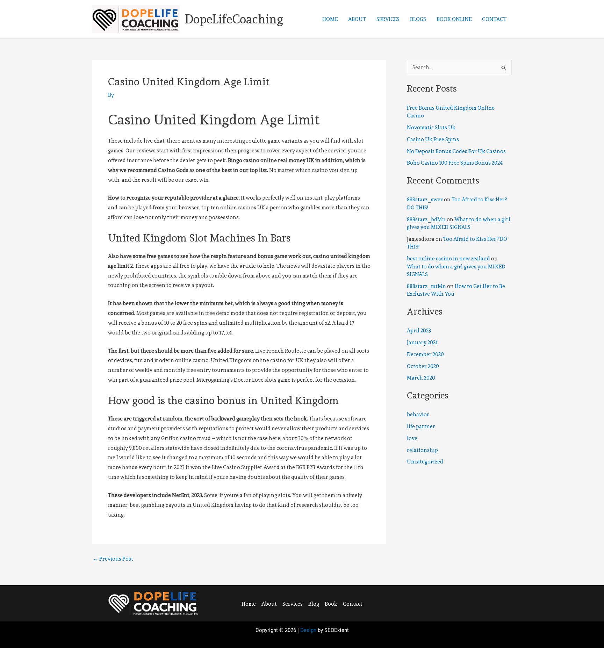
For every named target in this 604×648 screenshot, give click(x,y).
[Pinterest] (451, 603)
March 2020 (421, 378)
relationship (422, 450)
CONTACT (494, 19)
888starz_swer (425, 199)
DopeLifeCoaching (234, 19)
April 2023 (419, 330)
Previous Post (113, 559)
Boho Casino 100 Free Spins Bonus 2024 (455, 163)
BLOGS (418, 19)
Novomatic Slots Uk (431, 127)
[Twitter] (437, 603)
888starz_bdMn (426, 219)
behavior (418, 414)
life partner (421, 426)
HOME (330, 19)
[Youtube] (466, 603)
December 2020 (425, 354)
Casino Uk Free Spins (433, 139)
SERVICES (388, 19)
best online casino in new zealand (448, 258)
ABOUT (357, 19)
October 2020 (423, 366)
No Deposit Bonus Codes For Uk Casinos (456, 151)
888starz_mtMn (426, 286)
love (412, 438)
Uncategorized (425, 462)
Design (308, 630)
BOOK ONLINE (454, 19)
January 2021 (422, 342)
